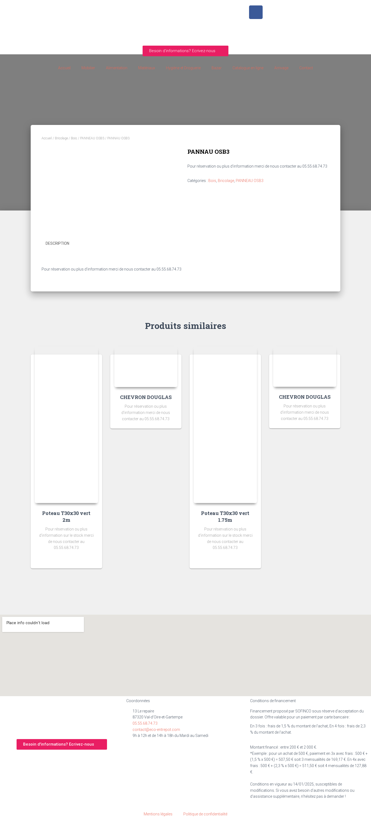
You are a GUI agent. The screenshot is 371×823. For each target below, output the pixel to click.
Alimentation (116, 68)
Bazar (217, 68)
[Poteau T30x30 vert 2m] (66, 424)
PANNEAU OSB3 (92, 138)
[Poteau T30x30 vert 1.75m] (225, 424)
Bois (74, 138)
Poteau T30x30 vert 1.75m (225, 516)
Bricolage (61, 138)
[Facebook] (256, 12)
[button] (185, 51)
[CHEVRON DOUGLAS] (146, 366)
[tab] (61, 243)
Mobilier (88, 68)
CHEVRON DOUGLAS (146, 397)
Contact (306, 68)
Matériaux (146, 68)
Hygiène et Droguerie (183, 68)
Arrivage (281, 68)
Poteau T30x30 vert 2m (66, 516)
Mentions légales (158, 814)
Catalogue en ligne (247, 68)
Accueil (64, 68)
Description (57, 243)
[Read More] (91, 559)
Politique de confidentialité (205, 814)
